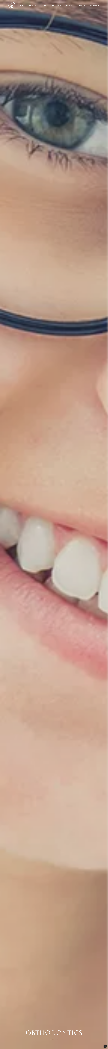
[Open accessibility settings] (105, 1046)
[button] (31, 5)
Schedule (81, 5)
